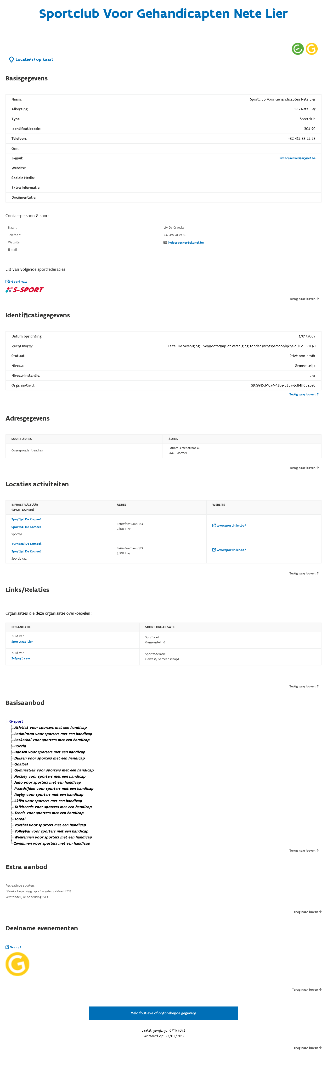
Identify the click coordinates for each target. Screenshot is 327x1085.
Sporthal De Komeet (26, 519)
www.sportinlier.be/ (231, 525)
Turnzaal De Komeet (26, 544)
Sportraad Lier (22, 642)
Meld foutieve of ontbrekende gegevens (163, 1013)
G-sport (15, 947)
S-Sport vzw (18, 282)
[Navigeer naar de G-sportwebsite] (312, 48)
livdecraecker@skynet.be (298, 158)
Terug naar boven (302, 299)
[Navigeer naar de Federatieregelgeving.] (298, 48)
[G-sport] (17, 964)
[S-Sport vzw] (25, 290)
